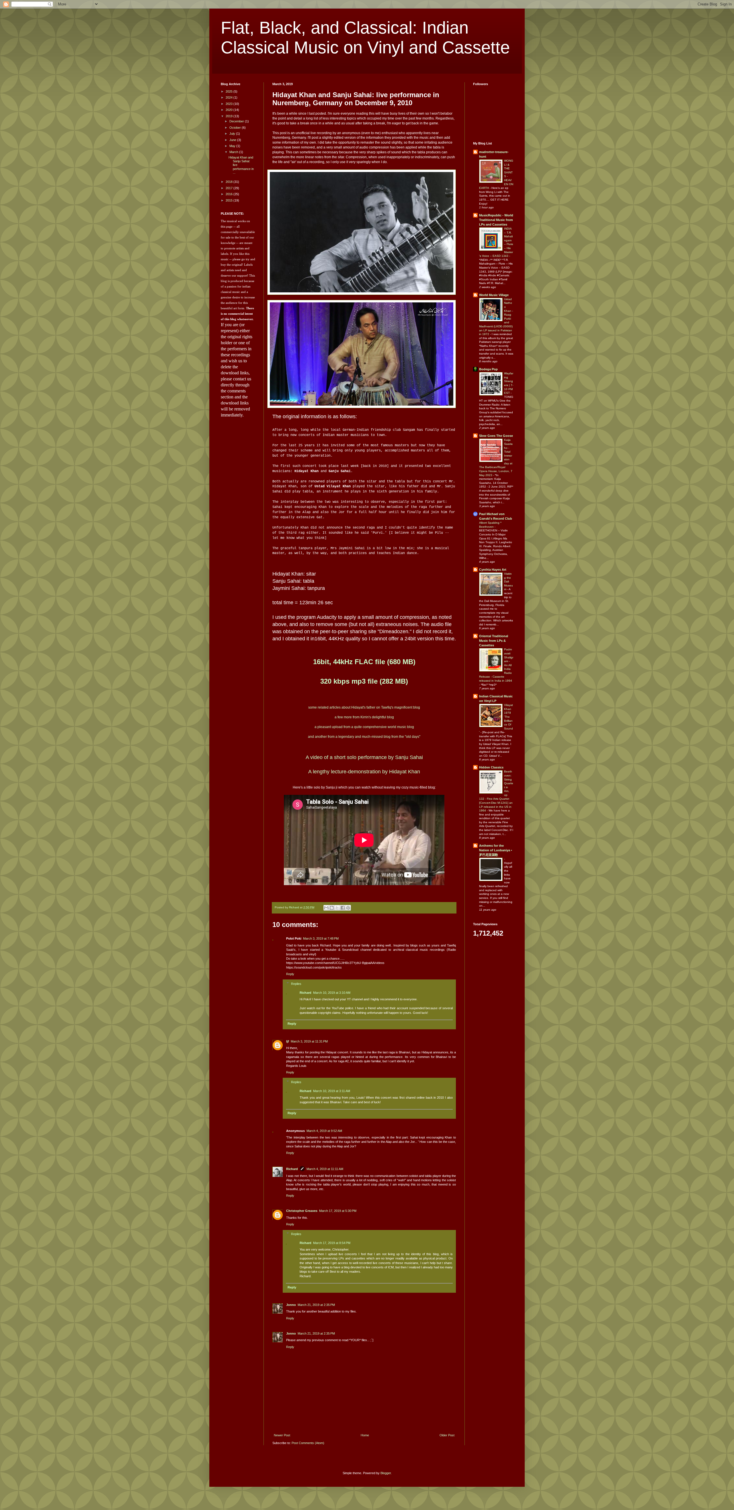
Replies (296, 983)
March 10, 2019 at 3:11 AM (331, 1091)
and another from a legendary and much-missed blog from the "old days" (364, 737)
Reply (290, 974)
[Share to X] (337, 908)
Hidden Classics (491, 767)
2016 (229, 194)
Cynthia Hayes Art (492, 569)
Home (365, 1435)
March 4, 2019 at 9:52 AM (324, 1130)
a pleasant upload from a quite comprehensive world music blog (364, 727)
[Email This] (326, 908)
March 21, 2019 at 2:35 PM (316, 1304)
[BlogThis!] (332, 908)
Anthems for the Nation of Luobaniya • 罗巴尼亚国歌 (495, 850)
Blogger (385, 1473)
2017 (229, 188)
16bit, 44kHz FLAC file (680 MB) (364, 662)
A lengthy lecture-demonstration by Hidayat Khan (364, 771)
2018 (229, 181)
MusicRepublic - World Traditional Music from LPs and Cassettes (496, 220)
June (233, 140)
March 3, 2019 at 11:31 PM (309, 1041)
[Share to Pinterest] (348, 908)
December (237, 121)
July (232, 133)
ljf (287, 1041)
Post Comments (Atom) (308, 1443)
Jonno (291, 1304)
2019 (229, 116)
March (234, 152)
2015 (229, 200)
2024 (229, 97)
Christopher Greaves (301, 1210)
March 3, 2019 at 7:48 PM (321, 938)
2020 (229, 110)
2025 (229, 91)
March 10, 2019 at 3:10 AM (331, 992)
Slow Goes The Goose (496, 435)
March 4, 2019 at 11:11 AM (325, 1169)
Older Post (447, 1435)
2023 (229, 103)
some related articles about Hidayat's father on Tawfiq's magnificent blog (364, 707)
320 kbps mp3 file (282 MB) (364, 681)
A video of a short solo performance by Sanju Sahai (364, 757)
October (235, 127)
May (232, 146)
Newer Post (282, 1435)
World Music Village (494, 295)
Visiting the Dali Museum (508, 581)
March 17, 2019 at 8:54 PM (331, 1243)
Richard (305, 992)
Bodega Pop (488, 369)
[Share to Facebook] (342, 908)
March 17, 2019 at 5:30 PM (337, 1210)
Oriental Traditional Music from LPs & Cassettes (493, 640)
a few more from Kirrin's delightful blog (364, 717)
